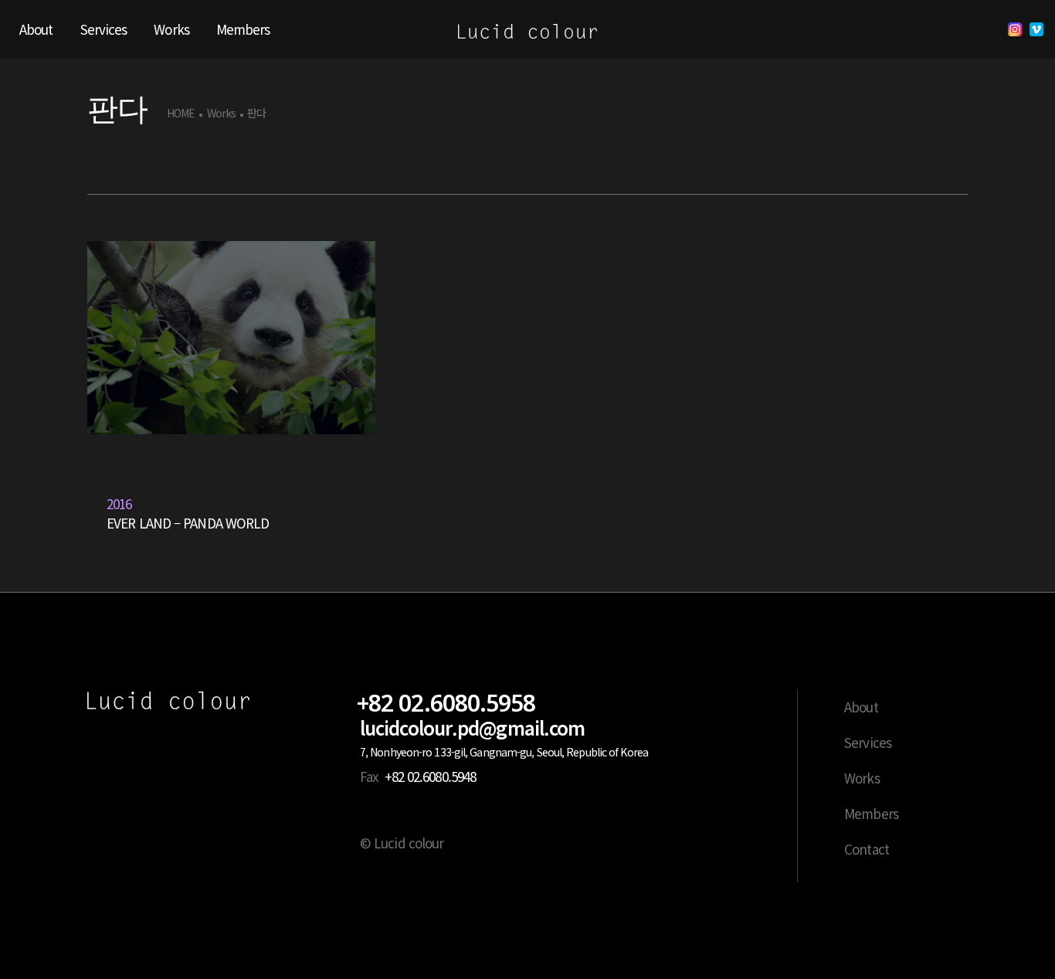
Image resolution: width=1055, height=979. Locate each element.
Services (867, 742)
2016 (119, 503)
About (861, 706)
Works (221, 113)
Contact (866, 848)
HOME (181, 113)
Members (871, 813)
